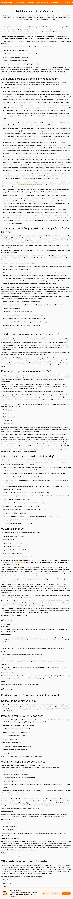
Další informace (14, 823)
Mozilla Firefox (7, 883)
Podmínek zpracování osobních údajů (31, 184)
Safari (4, 886)
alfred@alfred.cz (49, 446)
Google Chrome (7, 880)
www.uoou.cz (14, 564)
